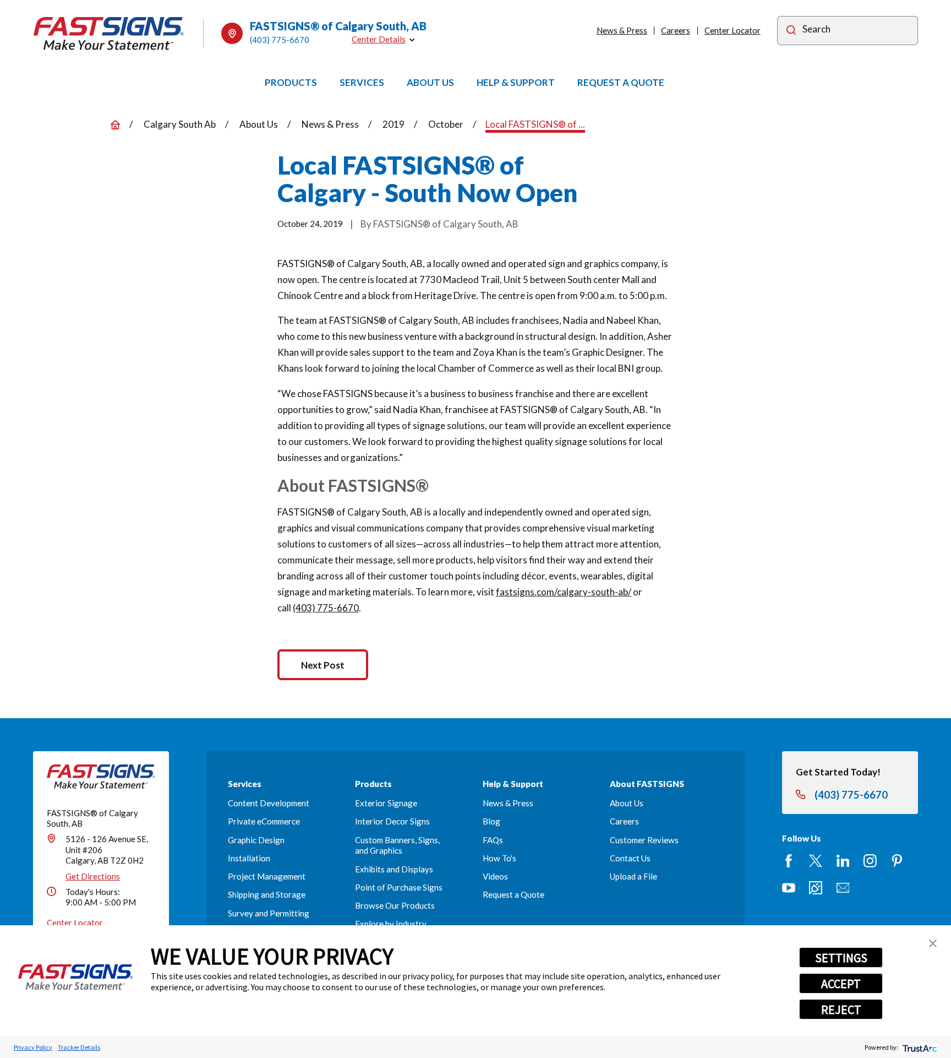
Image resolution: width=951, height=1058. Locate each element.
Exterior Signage (386, 803)
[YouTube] (788, 887)
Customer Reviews (644, 840)
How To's (499, 858)
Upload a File (633, 876)
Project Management (266, 876)
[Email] (843, 887)
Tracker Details (79, 1047)
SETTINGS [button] (841, 957)
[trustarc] (918, 1047)
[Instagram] (870, 860)
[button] (933, 943)
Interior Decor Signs (392, 821)
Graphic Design (256, 840)
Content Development (268, 803)
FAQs (493, 840)
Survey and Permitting (268, 913)
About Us (626, 803)
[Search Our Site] (791, 32)
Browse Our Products (395, 905)
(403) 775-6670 (279, 40)
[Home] (108, 33)
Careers (675, 30)
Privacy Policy (33, 1047)
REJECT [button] (841, 1009)
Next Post (323, 665)
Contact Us (630, 858)
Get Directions (92, 876)
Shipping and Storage (266, 894)
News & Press (622, 30)
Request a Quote (513, 894)
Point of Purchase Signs (398, 887)
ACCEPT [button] (841, 983)
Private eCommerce (264, 821)
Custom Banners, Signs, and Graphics (397, 845)
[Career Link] (815, 887)
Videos (495, 876)
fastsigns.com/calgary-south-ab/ (563, 592)
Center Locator (732, 30)
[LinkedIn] (843, 860)
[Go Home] (115, 124)
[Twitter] (815, 860)
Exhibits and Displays (394, 869)
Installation (249, 858)
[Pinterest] (897, 860)
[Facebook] (788, 860)
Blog (491, 821)
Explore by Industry (391, 924)
